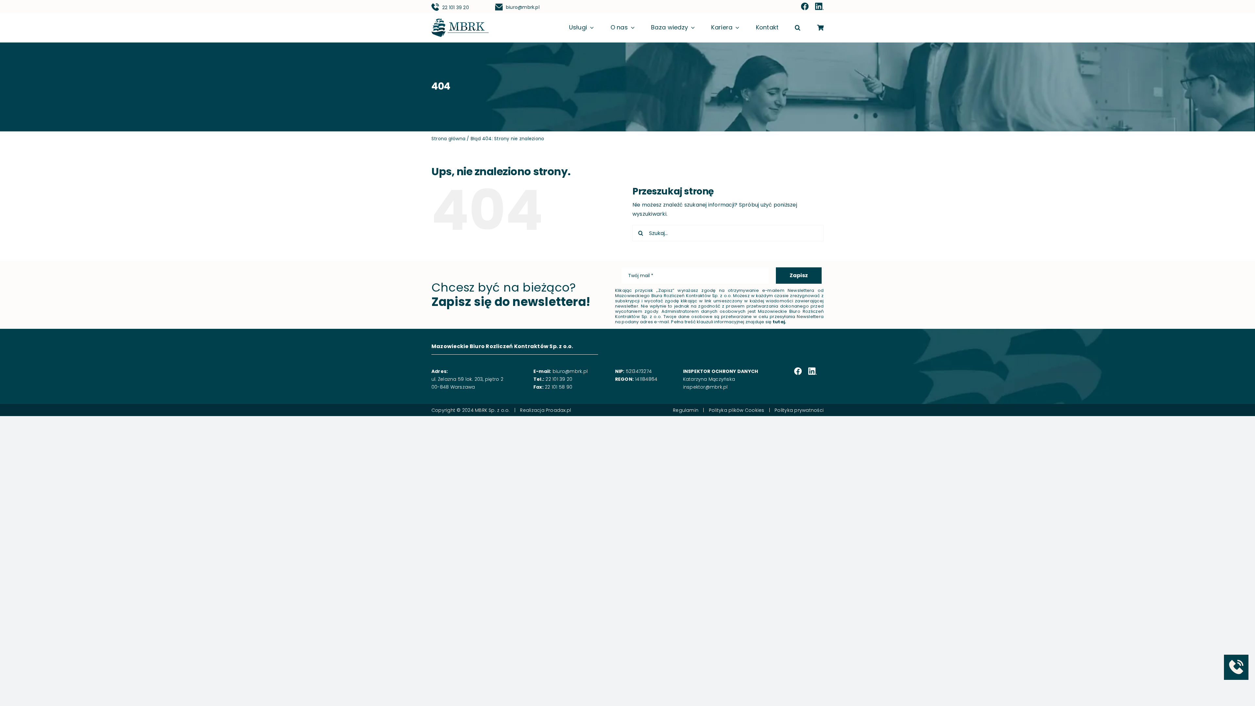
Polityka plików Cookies (736, 410)
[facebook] (805, 7)
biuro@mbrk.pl (523, 7)
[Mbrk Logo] (460, 21)
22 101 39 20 (455, 7)
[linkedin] (819, 7)
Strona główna (448, 138)
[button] (797, 28)
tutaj (779, 322)
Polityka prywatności (799, 410)
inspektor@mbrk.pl (705, 387)
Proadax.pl (558, 410)
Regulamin (685, 410)
